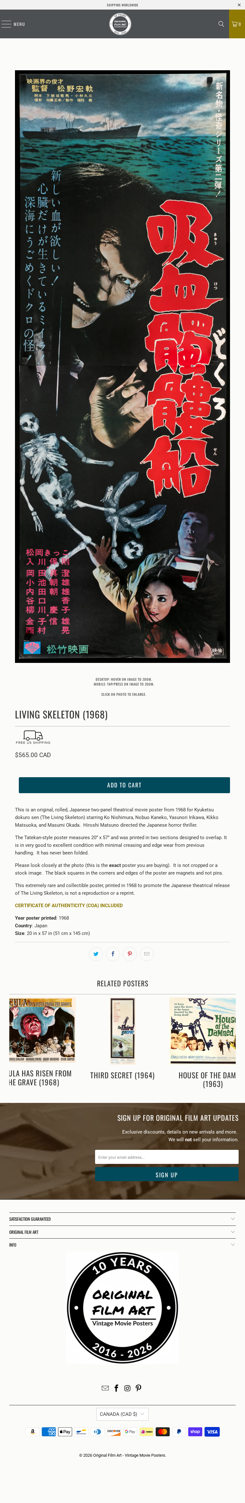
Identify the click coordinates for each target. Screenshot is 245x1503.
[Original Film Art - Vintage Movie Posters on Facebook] (117, 1389)
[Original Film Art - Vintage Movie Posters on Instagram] (128, 1389)
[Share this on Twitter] (96, 954)
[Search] (221, 24)
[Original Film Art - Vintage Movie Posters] (120, 24)
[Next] (225, 367)
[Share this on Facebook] (113, 954)
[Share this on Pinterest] (130, 954)
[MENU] (3, 24)
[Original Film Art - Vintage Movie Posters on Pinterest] (139, 1389)
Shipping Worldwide (122, 5)
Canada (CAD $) (118, 1414)
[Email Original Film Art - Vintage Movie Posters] (105, 1389)
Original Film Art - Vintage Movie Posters (129, 1455)
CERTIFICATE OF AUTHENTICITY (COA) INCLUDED (69, 905)
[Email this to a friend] (147, 954)
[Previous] (20, 367)
